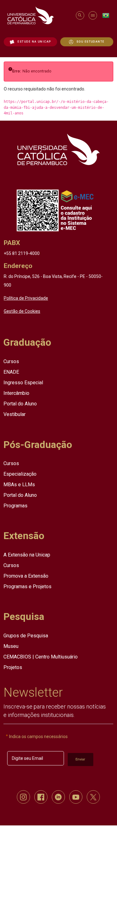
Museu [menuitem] (10, 646)
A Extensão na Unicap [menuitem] (26, 554)
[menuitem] (30, 41)
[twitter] (93, 796)
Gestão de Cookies (22, 310)
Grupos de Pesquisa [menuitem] (25, 635)
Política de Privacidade (26, 297)
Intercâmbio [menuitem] (16, 393)
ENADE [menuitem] (11, 372)
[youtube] (75, 796)
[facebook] (40, 796)
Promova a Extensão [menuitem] (25, 576)
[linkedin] (58, 796)
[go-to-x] (39, 15)
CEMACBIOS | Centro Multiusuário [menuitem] (40, 656)
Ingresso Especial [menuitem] (23, 382)
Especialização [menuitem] (20, 474)
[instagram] (23, 796)
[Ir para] (58, 149)
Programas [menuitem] (15, 505)
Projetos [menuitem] (12, 667)
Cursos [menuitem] (11, 361)
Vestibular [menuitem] (14, 414)
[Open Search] (80, 15)
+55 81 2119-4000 (22, 253)
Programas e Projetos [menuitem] (27, 586)
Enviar (80, 759)
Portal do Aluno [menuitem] (20, 403)
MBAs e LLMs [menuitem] (19, 484)
